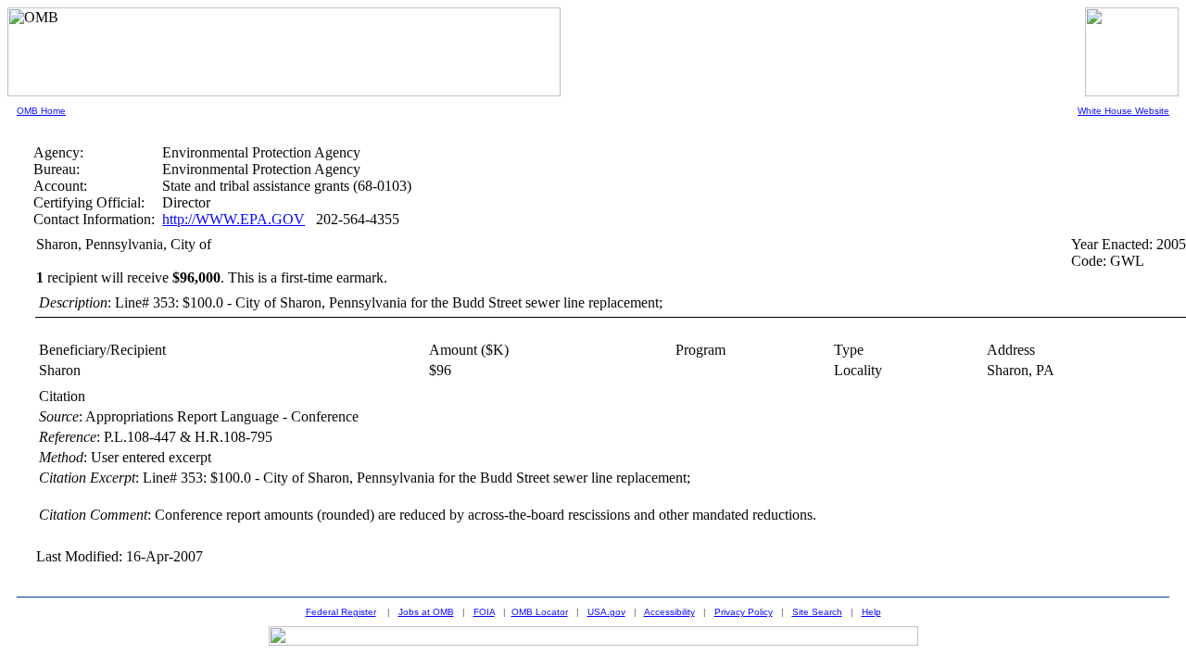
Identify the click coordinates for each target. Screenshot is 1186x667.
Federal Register (341, 612)
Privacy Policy (743, 612)
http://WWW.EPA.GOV (233, 219)
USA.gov (606, 612)
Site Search (817, 612)
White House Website (1123, 111)
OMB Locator (539, 612)
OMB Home (41, 111)
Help (871, 612)
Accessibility (669, 612)
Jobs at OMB (426, 612)
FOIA (484, 612)
